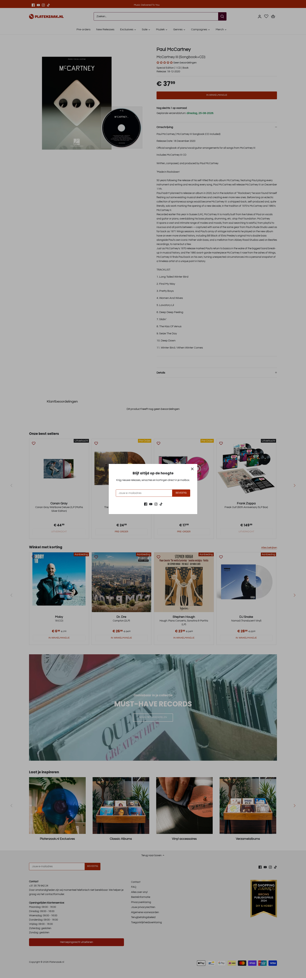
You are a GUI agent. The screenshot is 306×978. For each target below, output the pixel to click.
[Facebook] (145, 504)
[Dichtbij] (192, 469)
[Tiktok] (161, 504)
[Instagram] (155, 504)
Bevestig (181, 493)
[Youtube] (150, 504)
